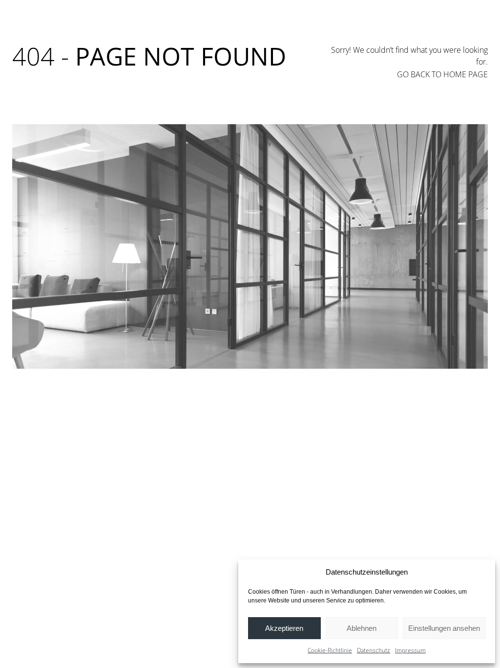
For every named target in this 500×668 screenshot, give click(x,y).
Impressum (410, 650)
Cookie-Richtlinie (330, 650)
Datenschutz (373, 650)
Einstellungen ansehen (444, 628)
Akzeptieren (284, 628)
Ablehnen (361, 628)
